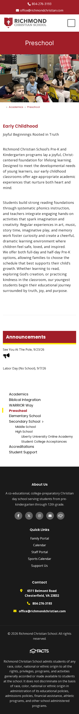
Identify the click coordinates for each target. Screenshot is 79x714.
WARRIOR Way (21, 405)
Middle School (25, 427)
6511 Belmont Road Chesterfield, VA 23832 (42, 593)
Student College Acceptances (44, 441)
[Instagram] (39, 516)
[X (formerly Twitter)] (29, 516)
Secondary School (24, 421)
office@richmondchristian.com (41, 10)
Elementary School (25, 415)
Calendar (39, 545)
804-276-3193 (41, 4)
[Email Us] (50, 516)
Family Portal (39, 538)
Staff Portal (39, 552)
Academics (18, 394)
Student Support (23, 452)
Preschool (18, 410)
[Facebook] (18, 516)
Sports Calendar (39, 559)
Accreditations (21, 446)
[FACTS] (60, 516)
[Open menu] (71, 23)
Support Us (39, 566)
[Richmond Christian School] (25, 23)
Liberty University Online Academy (47, 436)
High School (24, 431)
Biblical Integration (25, 399)
